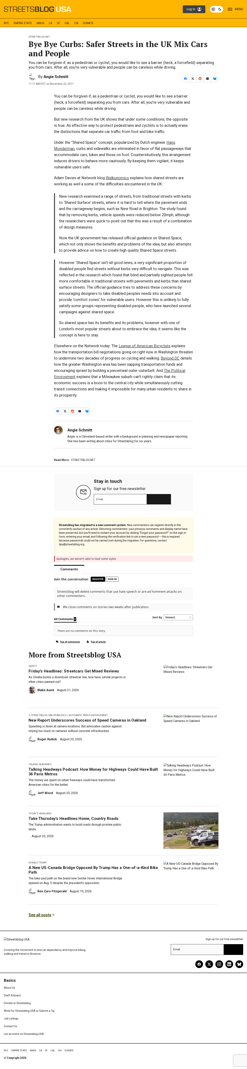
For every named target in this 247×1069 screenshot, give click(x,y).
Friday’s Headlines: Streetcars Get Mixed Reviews (74, 671)
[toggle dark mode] (216, 9)
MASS (40, 23)
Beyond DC (170, 358)
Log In (191, 9)
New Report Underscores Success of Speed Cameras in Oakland (87, 720)
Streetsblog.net (39, 36)
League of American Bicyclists (144, 346)
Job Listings (11, 1018)
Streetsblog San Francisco (49, 715)
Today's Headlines (40, 813)
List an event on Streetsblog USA (24, 1033)
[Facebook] (199, 964)
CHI (76, 23)
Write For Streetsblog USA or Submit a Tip (29, 1010)
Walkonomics (117, 178)
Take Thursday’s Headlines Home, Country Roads (73, 818)
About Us (9, 987)
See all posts (40, 915)
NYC (6, 23)
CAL (67, 23)
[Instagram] (219, 964)
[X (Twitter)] (209, 964)
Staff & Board (12, 995)
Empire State (23, 23)
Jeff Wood (45, 793)
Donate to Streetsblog (17, 1003)
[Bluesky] (239, 964)
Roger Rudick (47, 739)
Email (99, 499)
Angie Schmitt (55, 76)
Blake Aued (45, 690)
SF (58, 23)
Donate (88, 23)
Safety (33, 666)
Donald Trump (38, 862)
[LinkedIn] (229, 964)
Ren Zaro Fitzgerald (52, 891)
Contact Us (10, 1026)
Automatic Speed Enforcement (88, 715)
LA (50, 23)
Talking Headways (40, 764)
